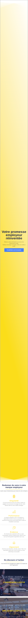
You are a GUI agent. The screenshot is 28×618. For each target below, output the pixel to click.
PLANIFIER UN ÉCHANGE (14, 250)
